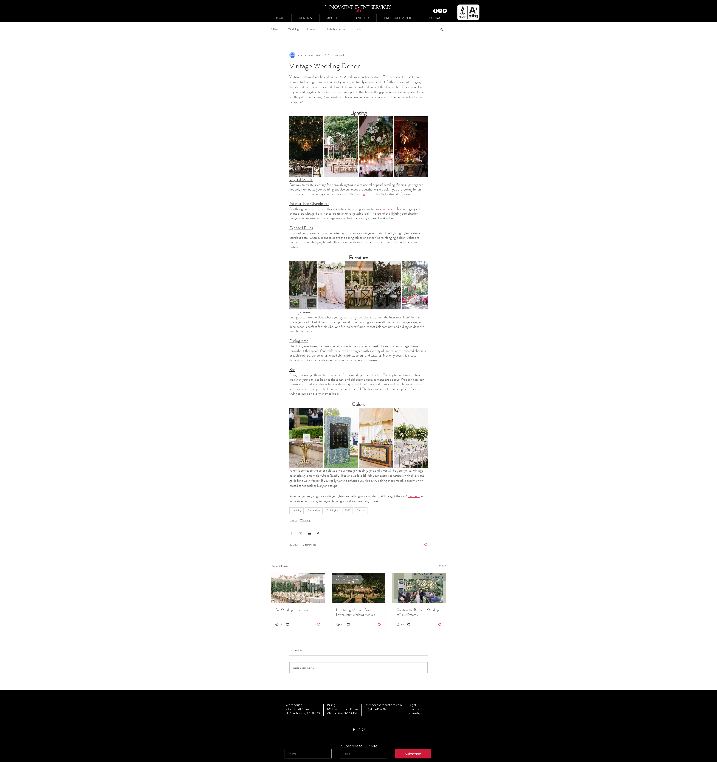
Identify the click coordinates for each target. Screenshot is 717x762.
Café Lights (332, 510)
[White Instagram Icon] (358, 729)
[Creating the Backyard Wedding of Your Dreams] (419, 588)
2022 (347, 510)
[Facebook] (435, 11)
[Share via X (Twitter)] (300, 533)
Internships (416, 713)
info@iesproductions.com (385, 705)
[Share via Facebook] (291, 533)
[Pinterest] (445, 11)
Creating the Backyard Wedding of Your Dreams (418, 612)
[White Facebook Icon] (354, 729)
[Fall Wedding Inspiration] (298, 588)
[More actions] (425, 55)
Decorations (314, 510)
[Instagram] (440, 11)
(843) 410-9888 (377, 709)
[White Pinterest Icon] (363, 729)
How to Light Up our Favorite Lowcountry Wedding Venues (355, 612)
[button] (305, 18)
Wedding (296, 510)
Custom (361, 510)
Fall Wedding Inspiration (291, 609)
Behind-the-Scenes (334, 29)
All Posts (276, 29)
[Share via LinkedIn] (309, 533)
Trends (357, 29)
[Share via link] (318, 533)
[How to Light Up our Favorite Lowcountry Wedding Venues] (359, 588)
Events (311, 29)
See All (442, 565)
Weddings (294, 29)
